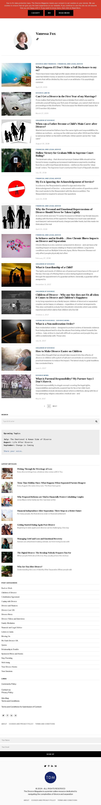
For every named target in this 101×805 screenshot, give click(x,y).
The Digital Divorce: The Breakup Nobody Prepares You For (44, 553)
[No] (98, 9)
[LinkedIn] (11, 715)
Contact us (6, 690)
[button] (97, 421)
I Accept (35, 13)
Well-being (5, 662)
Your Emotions (6, 671)
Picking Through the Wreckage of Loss (34, 469)
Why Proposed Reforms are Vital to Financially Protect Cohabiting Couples (50, 497)
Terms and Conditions (10, 701)
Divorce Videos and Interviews (13, 619)
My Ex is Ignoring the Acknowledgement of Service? (65, 181)
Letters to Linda (7, 632)
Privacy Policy (7, 692)
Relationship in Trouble (10, 649)
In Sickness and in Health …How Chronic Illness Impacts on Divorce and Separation (67, 240)
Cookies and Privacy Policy (21, 724)
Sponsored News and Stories (12, 654)
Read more (64, 13)
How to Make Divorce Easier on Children (59, 351)
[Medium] (15, 715)
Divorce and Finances (46, 64)
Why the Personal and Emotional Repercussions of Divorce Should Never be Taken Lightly (64, 211)
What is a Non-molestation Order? (55, 323)
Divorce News (62, 320)
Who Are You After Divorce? (29, 567)
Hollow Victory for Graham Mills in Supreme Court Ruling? (64, 154)
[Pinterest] (7, 715)
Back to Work (6, 588)
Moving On (5, 636)
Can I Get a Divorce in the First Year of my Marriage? (66, 96)
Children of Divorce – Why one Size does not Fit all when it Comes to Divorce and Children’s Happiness (67, 296)
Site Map (5, 698)
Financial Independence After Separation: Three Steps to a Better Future (49, 511)
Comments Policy (8, 684)
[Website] (37, 39)
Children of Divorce (45, 120)
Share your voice (12, 451)
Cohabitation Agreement (10, 597)
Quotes (4, 645)
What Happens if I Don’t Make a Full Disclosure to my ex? (66, 69)
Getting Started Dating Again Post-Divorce (36, 525)
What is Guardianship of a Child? (54, 267)
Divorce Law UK (43, 93)
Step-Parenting (6, 658)
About (4, 724)
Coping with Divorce (45, 320)
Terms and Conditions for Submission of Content (21, 707)
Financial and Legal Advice (70, 64)
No (49, 13)
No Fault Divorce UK (9, 641)
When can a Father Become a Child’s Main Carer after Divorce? (66, 125)
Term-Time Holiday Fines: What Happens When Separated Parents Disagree (51, 483)
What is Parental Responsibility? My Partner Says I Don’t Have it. (64, 380)
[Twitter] (3, 715)
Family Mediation (8, 623)
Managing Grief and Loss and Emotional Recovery (39, 539)
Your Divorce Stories (9, 667)
